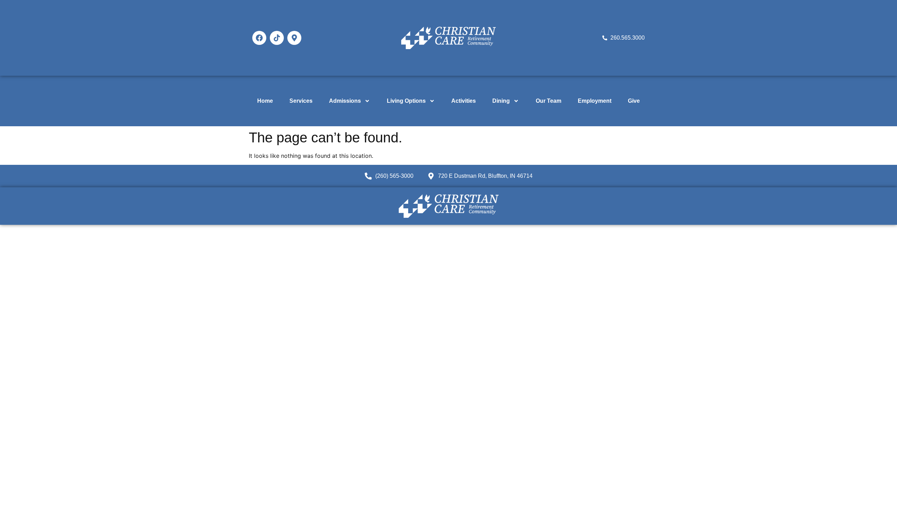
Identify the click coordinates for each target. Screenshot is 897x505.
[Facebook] (259, 38)
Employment (594, 101)
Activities (463, 101)
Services (301, 101)
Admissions (345, 101)
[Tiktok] (277, 38)
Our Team (548, 101)
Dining (501, 101)
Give (634, 101)
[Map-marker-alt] (294, 38)
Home (265, 101)
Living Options (406, 101)
